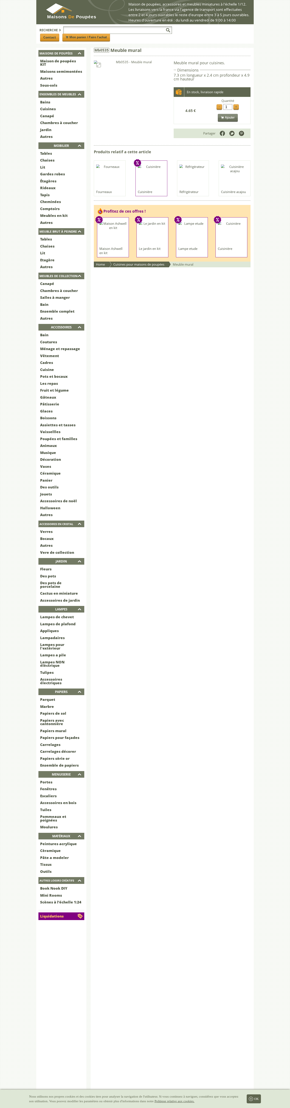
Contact (49, 37)
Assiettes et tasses (58, 424)
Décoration (50, 459)
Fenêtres (48, 788)
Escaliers (48, 795)
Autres (46, 78)
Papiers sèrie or (55, 758)
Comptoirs (50, 208)
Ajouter (230, 117)
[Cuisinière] (151, 176)
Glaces (46, 411)
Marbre (47, 706)
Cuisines (48, 108)
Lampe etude (187, 248)
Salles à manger (55, 297)
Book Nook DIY (53, 888)
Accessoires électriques (51, 681)
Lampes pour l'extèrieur (52, 646)
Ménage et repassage (60, 348)
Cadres (46, 362)
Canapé (47, 115)
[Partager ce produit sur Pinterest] (241, 133)
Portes (46, 782)
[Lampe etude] (192, 233)
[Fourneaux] (110, 176)
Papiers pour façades (59, 737)
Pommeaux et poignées (53, 818)
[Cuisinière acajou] (235, 176)
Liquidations (52, 916)
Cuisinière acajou (233, 192)
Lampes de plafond (58, 623)
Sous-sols (48, 85)
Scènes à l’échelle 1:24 (60, 902)
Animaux (48, 445)
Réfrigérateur (188, 192)
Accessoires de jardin (60, 600)
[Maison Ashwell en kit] (113, 233)
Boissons (48, 417)
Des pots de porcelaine (51, 584)
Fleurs (46, 569)
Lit (42, 167)
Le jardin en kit (149, 248)
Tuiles (45, 809)
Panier (46, 480)
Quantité (227, 100)
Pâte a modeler (54, 857)
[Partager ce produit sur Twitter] (232, 133)
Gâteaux (48, 397)
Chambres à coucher (59, 122)
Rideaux (48, 187)
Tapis (45, 194)
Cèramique (50, 850)
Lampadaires (52, 637)
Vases (45, 466)
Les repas (49, 383)
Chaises (47, 160)
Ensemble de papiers (59, 765)
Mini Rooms (51, 895)
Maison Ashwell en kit (110, 250)
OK (256, 1099)
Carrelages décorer (58, 751)
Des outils (49, 487)
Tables (46, 153)
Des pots (48, 576)
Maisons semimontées (61, 71)
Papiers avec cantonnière (52, 722)
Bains (45, 102)
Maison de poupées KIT (58, 63)
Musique (48, 452)
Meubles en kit (54, 215)
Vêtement (49, 355)
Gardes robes (52, 174)
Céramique (50, 473)
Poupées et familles (58, 438)
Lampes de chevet (57, 616)
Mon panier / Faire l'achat (88, 37)
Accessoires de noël (58, 500)
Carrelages (50, 744)
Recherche (48, 30)
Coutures (48, 341)
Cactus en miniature (59, 593)
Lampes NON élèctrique (52, 664)
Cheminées (50, 201)
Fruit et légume (54, 390)
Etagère (47, 260)
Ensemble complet (57, 311)
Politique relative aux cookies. (174, 1101)
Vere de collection (57, 552)
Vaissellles (50, 431)
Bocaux (47, 538)
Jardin (45, 129)
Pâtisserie (49, 404)
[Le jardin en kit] (152, 233)
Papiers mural (53, 730)
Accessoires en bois (58, 802)
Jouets (46, 494)
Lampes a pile (53, 655)
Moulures (49, 827)
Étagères (48, 181)
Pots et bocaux (54, 376)
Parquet (47, 699)
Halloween (50, 507)
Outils (46, 871)
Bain (44, 304)
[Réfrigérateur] (193, 176)
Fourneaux (104, 192)
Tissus (46, 864)
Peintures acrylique (58, 843)
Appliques (49, 630)
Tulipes (47, 672)
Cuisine (47, 369)
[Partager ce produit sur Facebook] (222, 133)
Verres (46, 531)
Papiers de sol (53, 713)
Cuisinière (145, 192)
